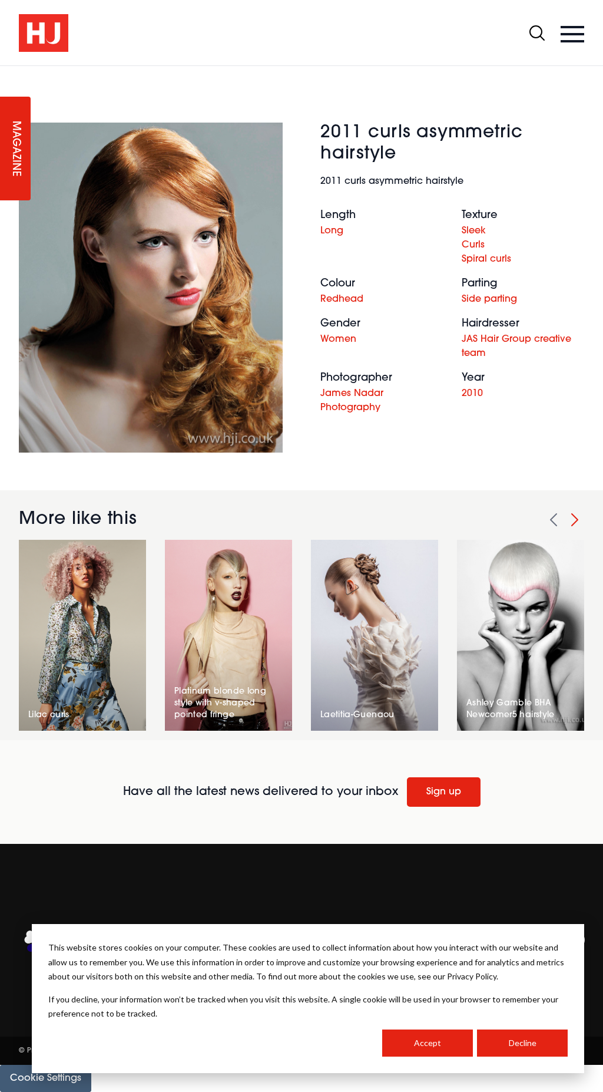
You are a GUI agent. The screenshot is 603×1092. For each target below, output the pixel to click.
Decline (522, 1043)
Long (331, 231)
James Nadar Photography (351, 401)
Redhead (341, 299)
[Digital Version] (9, 73)
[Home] (43, 33)
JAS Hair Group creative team (516, 346)
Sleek (474, 231)
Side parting (489, 299)
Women (338, 339)
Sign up (443, 792)
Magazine (15, 149)
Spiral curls (486, 259)
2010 (472, 393)
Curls (473, 245)
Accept (427, 1043)
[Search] (537, 33)
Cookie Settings (45, 1078)
